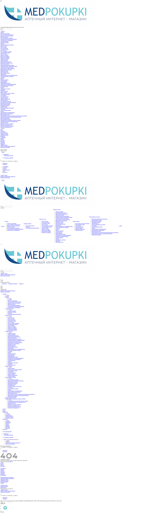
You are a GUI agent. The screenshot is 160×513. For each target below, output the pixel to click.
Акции (1, 463)
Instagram (5, 164)
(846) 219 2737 (5, 147)
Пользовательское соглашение (6, 477)
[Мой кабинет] (1, 278)
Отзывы (2, 470)
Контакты (2, 471)
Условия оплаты (3, 485)
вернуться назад (3, 461)
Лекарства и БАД (11, 333)
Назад (8, 295)
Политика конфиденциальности (7, 478)
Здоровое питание (12, 310)
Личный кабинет (4, 481)
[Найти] (1, 30)
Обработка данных (4, 480)
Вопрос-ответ (3, 487)
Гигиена (10, 299)
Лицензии (2, 473)
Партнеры (2, 472)
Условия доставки (4, 486)
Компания (8, 421)
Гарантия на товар (4, 479)
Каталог (7, 296)
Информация (3, 475)
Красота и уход (11, 317)
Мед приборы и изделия (13, 379)
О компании (3, 468)
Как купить (8, 414)
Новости (2, 469)
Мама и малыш (11, 368)
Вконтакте (5, 163)
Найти (2, 503)
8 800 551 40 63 (4, 145)
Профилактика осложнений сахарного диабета (18, 401)
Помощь (2, 483)
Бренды (2, 464)
